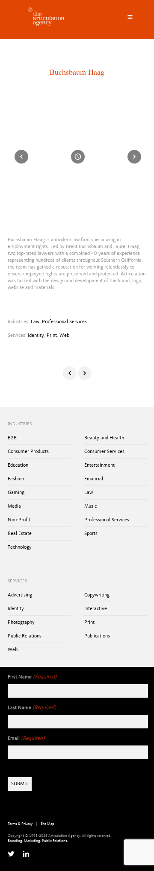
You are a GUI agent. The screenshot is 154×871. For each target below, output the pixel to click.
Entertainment (99, 465)
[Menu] (130, 17)
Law (35, 321)
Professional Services (64, 321)
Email (26, 738)
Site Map (47, 824)
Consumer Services (104, 451)
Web (64, 335)
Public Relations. (55, 841)
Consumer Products (28, 451)
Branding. (15, 841)
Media (14, 506)
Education (18, 465)
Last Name (32, 707)
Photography (21, 622)
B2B (12, 438)
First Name (32, 677)
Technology (20, 547)
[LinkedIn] (26, 853)
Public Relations (24, 636)
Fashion (16, 479)
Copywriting (97, 595)
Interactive (95, 608)
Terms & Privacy (20, 824)
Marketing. (32, 841)
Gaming (16, 492)
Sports (91, 533)
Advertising (20, 595)
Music (90, 506)
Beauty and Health (104, 438)
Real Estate (20, 533)
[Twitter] (11, 853)
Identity (36, 335)
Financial (93, 479)
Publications (97, 636)
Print (52, 335)
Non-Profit (19, 520)
